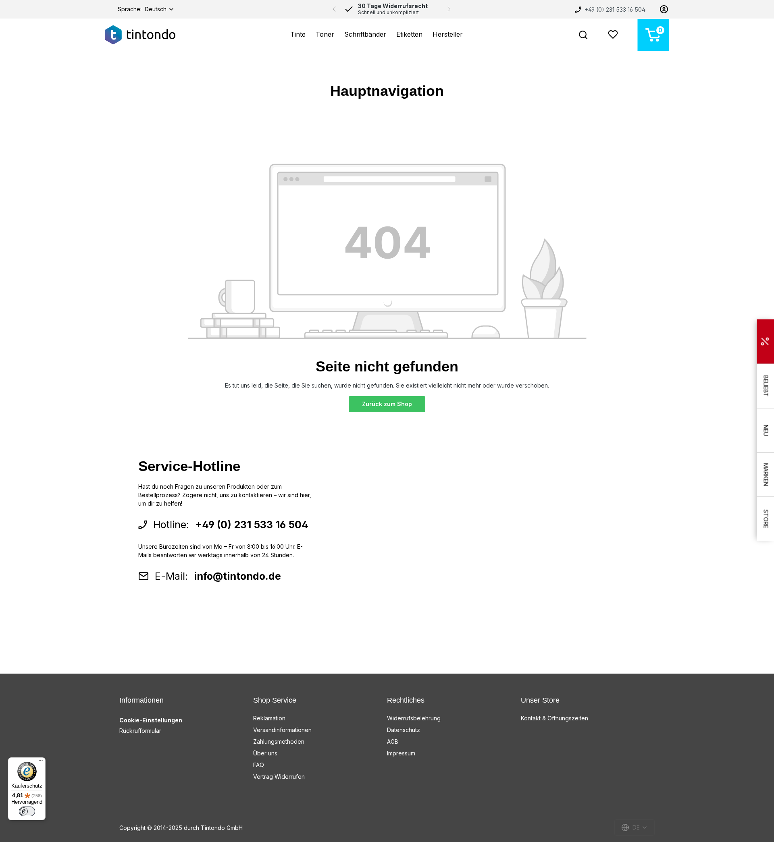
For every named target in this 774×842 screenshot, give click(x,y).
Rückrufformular (140, 730)
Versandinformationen (282, 729)
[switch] (27, 811)
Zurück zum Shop (387, 403)
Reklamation (269, 718)
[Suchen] (583, 34)
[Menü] (41, 762)
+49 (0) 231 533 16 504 (614, 9)
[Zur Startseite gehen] (140, 34)
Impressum (401, 753)
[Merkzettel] (613, 35)
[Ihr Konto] (664, 9)
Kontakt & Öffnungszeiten (554, 718)
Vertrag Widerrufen (279, 776)
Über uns (265, 753)
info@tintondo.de (237, 576)
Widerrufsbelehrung (414, 718)
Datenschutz (403, 729)
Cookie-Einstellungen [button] (150, 720)
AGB (392, 741)
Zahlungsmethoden (278, 741)
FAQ (258, 764)
